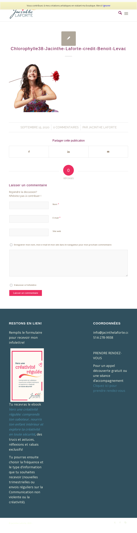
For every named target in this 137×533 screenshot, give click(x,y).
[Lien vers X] (114, 522)
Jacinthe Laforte (103, 127)
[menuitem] (118, 13)
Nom (56, 204)
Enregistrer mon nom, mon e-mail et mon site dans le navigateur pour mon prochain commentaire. (63, 244)
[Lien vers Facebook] (120, 522)
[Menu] (126, 13)
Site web (57, 231)
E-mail (56, 217)
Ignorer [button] (106, 5)
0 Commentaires (66, 127)
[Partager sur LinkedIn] (68, 151)
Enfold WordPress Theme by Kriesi (50, 523)
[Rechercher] (118, 13)
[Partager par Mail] (108, 151)
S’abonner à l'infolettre (25, 285)
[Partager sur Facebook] (29, 151)
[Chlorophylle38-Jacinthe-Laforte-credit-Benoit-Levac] (68, 38)
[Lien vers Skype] (125, 522)
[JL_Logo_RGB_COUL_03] (23, 13)
